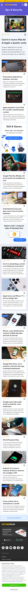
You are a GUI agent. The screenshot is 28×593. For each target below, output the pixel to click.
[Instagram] (3, 547)
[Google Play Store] (19, 540)
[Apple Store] (7, 540)
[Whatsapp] (14, 547)
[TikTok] (7, 547)
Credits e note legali (6, 559)
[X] (22, 547)
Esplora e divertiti (13, 138)
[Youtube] (10, 547)
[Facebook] (18, 547)
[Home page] (11, 4)
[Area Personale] (25, 5)
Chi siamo (4, 556)
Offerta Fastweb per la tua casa (14, 1)
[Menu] (2, 5)
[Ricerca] (23, 5)
